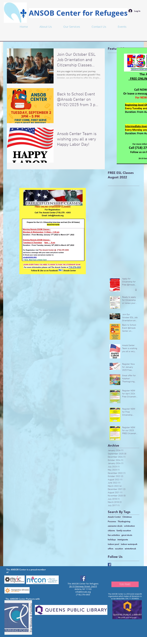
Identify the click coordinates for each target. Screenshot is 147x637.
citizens (111, 530)
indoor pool (113, 544)
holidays (112, 539)
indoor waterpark (129, 544)
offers (110, 548)
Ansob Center (114, 517)
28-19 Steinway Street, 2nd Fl (83, 586)
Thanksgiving (124, 521)
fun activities (114, 535)
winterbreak (130, 548)
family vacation (124, 530)
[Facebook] (83, 578)
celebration (129, 526)
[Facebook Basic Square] (109, 564)
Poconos (112, 521)
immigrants (122, 539)
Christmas (127, 517)
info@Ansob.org (83, 591)
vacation (119, 548)
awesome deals (115, 526)
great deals (126, 535)
